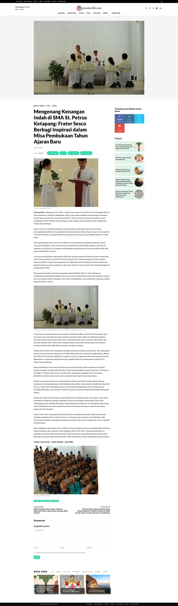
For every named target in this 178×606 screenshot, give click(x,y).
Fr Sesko (37, 501)
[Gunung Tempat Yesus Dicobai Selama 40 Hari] (98, 584)
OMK (48, 106)
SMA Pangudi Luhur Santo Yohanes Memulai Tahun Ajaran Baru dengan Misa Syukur (51, 511)
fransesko (46, 501)
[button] (160, 8)
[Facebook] (146, 8)
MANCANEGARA (98, 604)
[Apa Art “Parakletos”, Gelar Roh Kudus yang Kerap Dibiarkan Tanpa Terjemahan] (138, 194)
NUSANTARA (89, 604)
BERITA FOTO (66, 571)
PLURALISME (119, 604)
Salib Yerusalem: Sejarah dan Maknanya (71, 591)
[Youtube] (156, 8)
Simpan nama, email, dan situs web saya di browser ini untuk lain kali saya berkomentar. (60, 552)
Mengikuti (129, 115)
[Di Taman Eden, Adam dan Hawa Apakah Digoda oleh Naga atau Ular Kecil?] (46, 584)
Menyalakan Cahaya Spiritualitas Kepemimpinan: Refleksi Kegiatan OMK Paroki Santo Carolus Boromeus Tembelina (92, 511)
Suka (119, 115)
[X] (153, 8)
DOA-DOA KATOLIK (87, 571)
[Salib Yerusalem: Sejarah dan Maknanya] (72, 584)
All (53, 571)
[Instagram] (149, 8)
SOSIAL (54, 106)
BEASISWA (58, 571)
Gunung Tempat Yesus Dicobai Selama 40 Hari (97, 591)
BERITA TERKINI (39, 106)
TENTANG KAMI (135, 604)
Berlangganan (119, 124)
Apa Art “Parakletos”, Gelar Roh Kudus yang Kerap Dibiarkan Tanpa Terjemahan (124, 194)
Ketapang (55, 501)
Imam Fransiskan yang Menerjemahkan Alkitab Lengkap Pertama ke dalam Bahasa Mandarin (124, 182)
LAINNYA (126, 604)
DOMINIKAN (97, 571)
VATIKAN (106, 604)
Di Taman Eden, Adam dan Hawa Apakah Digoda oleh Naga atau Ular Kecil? (45, 589)
